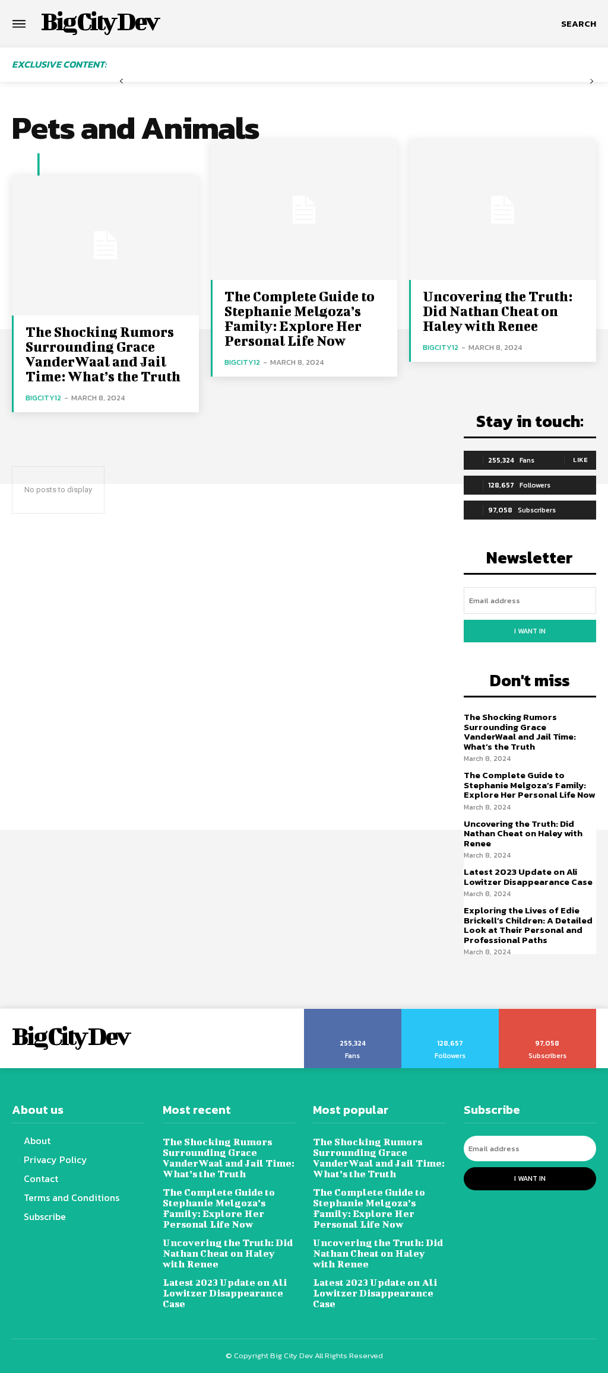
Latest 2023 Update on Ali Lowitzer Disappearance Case (528, 876)
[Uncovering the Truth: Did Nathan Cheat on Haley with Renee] (502, 210)
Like (580, 459)
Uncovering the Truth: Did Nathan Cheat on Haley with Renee (497, 310)
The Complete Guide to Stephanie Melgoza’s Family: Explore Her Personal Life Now (299, 318)
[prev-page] (121, 81)
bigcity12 (43, 397)
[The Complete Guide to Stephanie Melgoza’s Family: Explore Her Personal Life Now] (304, 210)
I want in (530, 631)
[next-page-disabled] (591, 81)
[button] (578, 23)
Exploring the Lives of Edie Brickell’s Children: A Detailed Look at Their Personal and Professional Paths (528, 925)
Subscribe (547, 1013)
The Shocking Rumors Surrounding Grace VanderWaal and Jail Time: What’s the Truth (103, 354)
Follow (450, 1013)
